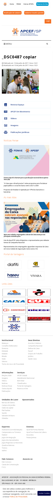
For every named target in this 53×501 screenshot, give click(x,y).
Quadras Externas (8, 445)
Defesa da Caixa (33, 348)
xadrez (4, 450)
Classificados (21, 383)
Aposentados (28, 399)
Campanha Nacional (35, 346)
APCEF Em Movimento (20, 111)
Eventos (30, 426)
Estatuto (5, 354)
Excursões (30, 435)
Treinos (4, 448)
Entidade (5, 351)
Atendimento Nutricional (25, 378)
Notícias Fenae (11, 140)
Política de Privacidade (18, 496)
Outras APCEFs (28, 4)
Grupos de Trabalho (35, 354)
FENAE (19, 4)
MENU (8, 43)
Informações (7, 372)
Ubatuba (5, 418)
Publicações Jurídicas (20, 132)
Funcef (30, 351)
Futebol (4, 435)
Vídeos (14, 118)
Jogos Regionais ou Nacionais (12, 443)
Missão (4, 356)
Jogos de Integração (9, 437)
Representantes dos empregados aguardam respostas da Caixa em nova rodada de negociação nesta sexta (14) (26, 248)
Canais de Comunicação (10, 464)
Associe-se (28, 459)
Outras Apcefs (7, 388)
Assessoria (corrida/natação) (12, 430)
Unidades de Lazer (10, 399)
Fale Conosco (7, 459)
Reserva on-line (22, 388)
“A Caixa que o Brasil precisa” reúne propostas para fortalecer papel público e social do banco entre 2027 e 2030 (25, 184)
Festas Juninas (31, 437)
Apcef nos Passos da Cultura (36, 432)
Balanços (5, 343)
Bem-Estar (20, 381)
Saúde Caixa (32, 359)
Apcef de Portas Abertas (35, 430)
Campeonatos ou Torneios (11, 432)
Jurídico (30, 356)
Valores (4, 361)
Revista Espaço (17, 104)
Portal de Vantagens (14, 254)
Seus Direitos (34, 340)
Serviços (21, 372)
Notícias (5, 383)
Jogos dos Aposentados (10, 440)
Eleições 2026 (6, 375)
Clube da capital (7, 408)
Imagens (14, 125)
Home (12, 4)
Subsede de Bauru (8, 416)
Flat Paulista (6, 410)
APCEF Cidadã (22, 375)
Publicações (6, 391)
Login (48, 21)
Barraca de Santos (8, 403)
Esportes (6, 426)
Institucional (7, 340)
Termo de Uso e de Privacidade (13, 364)
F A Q (4, 467)
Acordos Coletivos (34, 343)
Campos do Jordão (8, 405)
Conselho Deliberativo (10, 346)
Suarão (4, 413)
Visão (4, 359)
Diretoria (5, 348)
